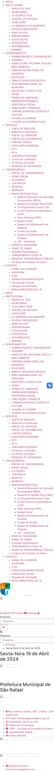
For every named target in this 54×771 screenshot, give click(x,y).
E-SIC (15, 275)
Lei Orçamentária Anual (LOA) (33, 207)
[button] (27, 632)
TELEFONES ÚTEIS (22, 15)
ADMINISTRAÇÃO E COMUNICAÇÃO (31, 56)
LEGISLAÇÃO (19, 22)
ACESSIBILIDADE (21, 46)
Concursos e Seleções (24, 159)
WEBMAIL (17, 49)
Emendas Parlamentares (25, 251)
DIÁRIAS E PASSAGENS (24, 244)
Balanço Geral (24, 221)
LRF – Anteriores (26, 241)
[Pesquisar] (3, 627)
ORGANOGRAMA (21, 36)
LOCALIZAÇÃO (20, 39)
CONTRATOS (19, 183)
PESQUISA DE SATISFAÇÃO (26, 166)
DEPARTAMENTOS (16, 53)
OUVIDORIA (18, 272)
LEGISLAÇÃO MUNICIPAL (25, 145)
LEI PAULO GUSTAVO (23, 162)
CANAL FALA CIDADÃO (24, 268)
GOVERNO (17, 60)
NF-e (14, 152)
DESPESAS (17, 190)
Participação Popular (23, 282)
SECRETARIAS (19, 12)
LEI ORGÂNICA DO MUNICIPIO (28, 25)
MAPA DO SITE (20, 32)
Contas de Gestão (27, 231)
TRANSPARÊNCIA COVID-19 (27, 255)
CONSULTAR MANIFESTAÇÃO (28, 279)
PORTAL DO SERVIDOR (24, 135)
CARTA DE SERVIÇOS (23, 128)
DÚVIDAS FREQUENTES (25, 29)
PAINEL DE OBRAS (22, 248)
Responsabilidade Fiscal (25, 193)
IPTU (14, 149)
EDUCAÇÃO (18, 77)
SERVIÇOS (11, 125)
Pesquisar (5, 617)
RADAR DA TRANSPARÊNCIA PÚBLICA (32, 258)
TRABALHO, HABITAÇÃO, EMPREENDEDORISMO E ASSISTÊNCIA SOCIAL (25, 101)
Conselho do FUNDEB (23, 118)
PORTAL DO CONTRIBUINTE (27, 138)
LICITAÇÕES (18, 179)
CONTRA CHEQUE (22, 142)
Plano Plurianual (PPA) (29, 217)
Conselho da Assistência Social (29, 121)
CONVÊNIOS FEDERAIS (24, 155)
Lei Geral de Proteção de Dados (29, 262)
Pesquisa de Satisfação (24, 286)
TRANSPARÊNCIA (15, 169)
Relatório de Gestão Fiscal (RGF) (35, 203)
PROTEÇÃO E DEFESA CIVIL (27, 90)
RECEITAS (17, 186)
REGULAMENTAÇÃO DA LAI (27, 289)
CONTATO (11, 265)
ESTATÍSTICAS (19, 42)
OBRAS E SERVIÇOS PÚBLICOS (29, 80)
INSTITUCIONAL (14, 5)
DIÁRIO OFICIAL (20, 176)
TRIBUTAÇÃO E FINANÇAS (26, 107)
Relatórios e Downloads (24, 131)
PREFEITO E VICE (21, 8)
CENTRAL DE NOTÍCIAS (25, 18)
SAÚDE (15, 94)
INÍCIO (9, 1)
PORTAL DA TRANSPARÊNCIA (28, 173)
